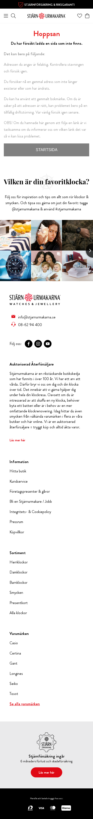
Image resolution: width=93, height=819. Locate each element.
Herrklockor (19, 562)
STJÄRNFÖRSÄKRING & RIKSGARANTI (49, 5)
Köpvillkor (17, 532)
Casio (14, 643)
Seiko (14, 683)
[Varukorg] (87, 15)
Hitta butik (18, 471)
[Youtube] (48, 344)
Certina (15, 653)
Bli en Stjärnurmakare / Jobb (31, 501)
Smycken (16, 592)
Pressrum (16, 521)
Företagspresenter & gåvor (30, 491)
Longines (16, 673)
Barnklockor (18, 582)
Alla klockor (18, 613)
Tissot (14, 693)
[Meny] (6, 15)
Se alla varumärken (25, 704)
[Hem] (46, 15)
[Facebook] (28, 344)
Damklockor (18, 572)
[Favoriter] (79, 15)
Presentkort (19, 603)
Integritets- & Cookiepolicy (30, 511)
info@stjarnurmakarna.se (37, 317)
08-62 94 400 (30, 324)
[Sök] (13, 15)
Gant (13, 663)
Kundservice (19, 481)
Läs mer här (17, 440)
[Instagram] (38, 344)
